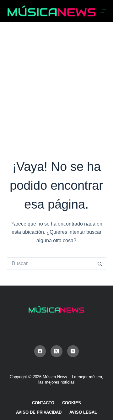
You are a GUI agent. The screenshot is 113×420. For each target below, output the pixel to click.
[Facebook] (40, 351)
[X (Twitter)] (56, 351)
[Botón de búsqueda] (100, 263)
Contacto (43, 403)
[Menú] (103, 11)
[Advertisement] (56, 81)
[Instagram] (73, 351)
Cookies (71, 403)
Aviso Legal (83, 412)
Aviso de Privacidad (39, 412)
